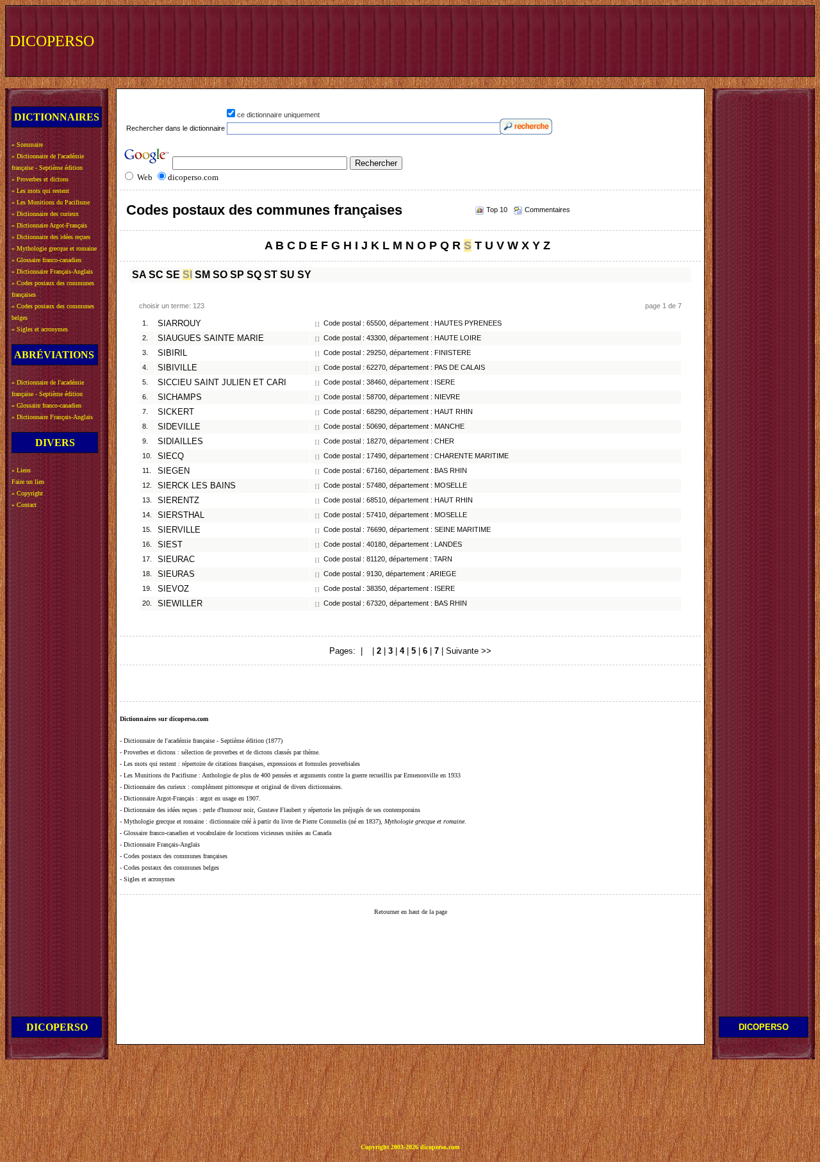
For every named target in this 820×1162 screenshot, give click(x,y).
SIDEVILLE (179, 426)
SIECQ (171, 456)
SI (187, 274)
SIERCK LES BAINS (197, 485)
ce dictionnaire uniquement (278, 115)
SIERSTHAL (181, 515)
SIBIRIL (172, 353)
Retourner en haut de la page (410, 911)
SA (139, 274)
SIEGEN (174, 471)
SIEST (170, 544)
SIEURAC (176, 559)
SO (220, 274)
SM (202, 274)
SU (287, 274)
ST (270, 274)
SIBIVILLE (177, 367)
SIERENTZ (178, 500)
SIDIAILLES (180, 441)
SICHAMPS (180, 397)
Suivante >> (468, 651)
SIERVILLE (179, 530)
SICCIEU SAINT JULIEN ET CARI (222, 382)
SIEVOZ (173, 589)
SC (156, 274)
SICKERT (176, 412)
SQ (254, 274)
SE (173, 274)
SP (237, 274)
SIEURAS (176, 574)
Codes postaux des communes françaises (264, 210)
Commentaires (547, 209)
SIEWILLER (180, 603)
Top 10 (496, 209)
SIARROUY (179, 323)
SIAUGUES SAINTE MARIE (211, 338)
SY (304, 274)
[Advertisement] (574, 40)
